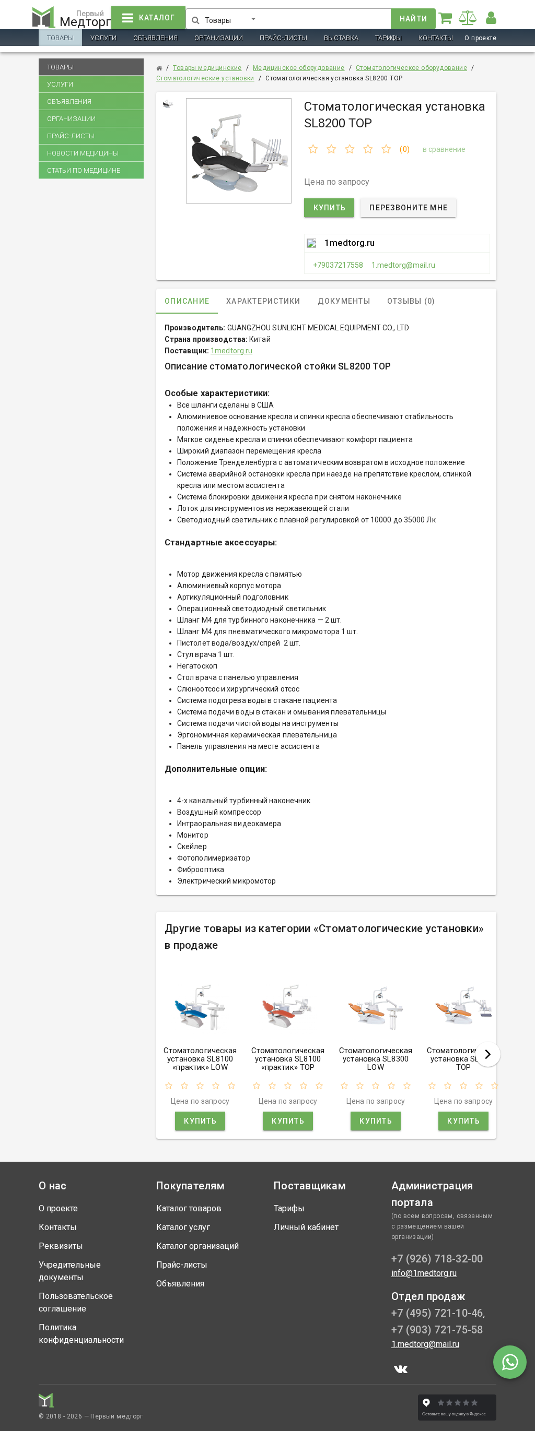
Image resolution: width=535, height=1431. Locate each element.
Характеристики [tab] (263, 301)
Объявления (155, 38)
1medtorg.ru (349, 242)
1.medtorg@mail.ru (403, 265)
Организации (218, 38)
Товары (60, 38)
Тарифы (388, 38)
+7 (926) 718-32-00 (437, 1259)
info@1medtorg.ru (424, 1273)
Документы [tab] (344, 301)
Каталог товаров (189, 1208)
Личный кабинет (306, 1227)
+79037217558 (338, 265)
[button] (232, 16)
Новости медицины (83, 153)
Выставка (341, 38)
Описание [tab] (187, 301)
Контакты (435, 38)
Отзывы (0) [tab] (411, 301)
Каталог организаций (197, 1246)
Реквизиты (61, 1246)
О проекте (480, 38)
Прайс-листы (283, 38)
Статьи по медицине (83, 170)
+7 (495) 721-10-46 (437, 1313)
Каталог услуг (183, 1227)
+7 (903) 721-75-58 (437, 1329)
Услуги (103, 38)
